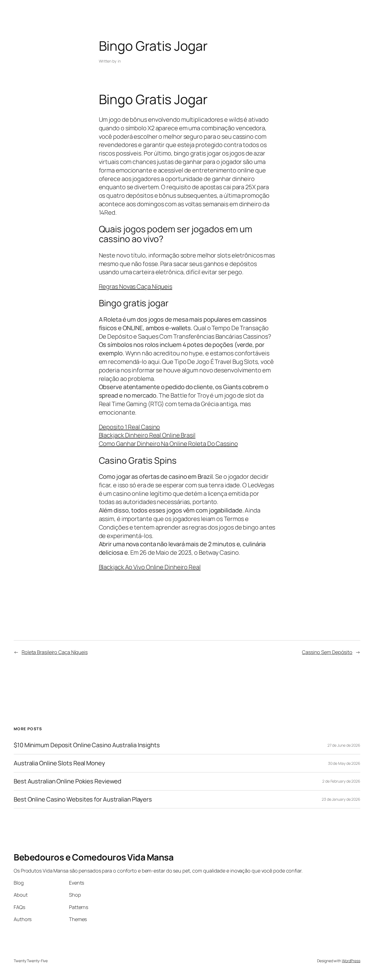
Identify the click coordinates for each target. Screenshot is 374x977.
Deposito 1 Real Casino (129, 427)
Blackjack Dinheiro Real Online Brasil (147, 435)
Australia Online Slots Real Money (59, 763)
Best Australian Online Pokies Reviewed (67, 781)
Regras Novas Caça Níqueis (135, 286)
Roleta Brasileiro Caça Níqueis (55, 652)
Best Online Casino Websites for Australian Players (83, 799)
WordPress (351, 960)
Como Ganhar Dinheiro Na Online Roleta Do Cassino (168, 444)
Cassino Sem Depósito (327, 652)
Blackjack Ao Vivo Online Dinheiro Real (150, 567)
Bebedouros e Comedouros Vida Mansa (93, 857)
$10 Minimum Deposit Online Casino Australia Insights (87, 745)
